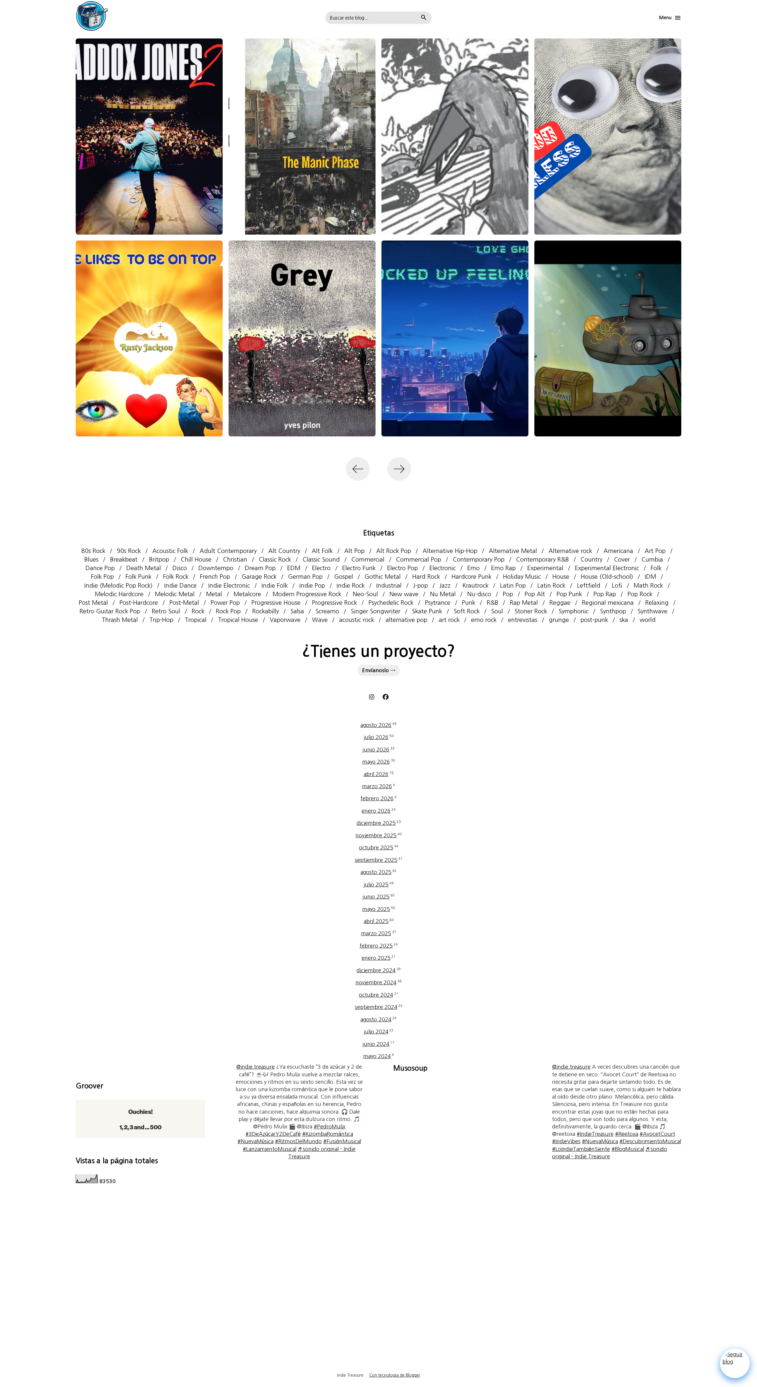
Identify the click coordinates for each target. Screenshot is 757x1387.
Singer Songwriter (375, 611)
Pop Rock (639, 594)
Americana (618, 551)
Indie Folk (274, 585)
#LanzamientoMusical (269, 1149)
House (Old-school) (607, 577)
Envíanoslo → (378, 670)
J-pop (420, 585)
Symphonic (573, 611)
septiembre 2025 (378, 860)
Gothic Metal (383, 577)
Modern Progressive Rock (307, 594)
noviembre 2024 (378, 982)
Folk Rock (175, 577)
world (648, 620)
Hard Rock (426, 577)
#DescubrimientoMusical (650, 1141)
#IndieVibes (566, 1141)
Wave (320, 620)
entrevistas (522, 620)
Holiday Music (522, 577)
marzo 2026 (378, 786)
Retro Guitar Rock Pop (110, 611)
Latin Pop (513, 585)
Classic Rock (275, 559)
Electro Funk (359, 568)
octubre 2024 (378, 995)
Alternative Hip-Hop (450, 551)
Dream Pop (260, 568)
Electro (321, 568)
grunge (559, 620)
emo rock (483, 620)
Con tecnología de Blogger (394, 1375)
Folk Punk (138, 577)
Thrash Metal (120, 620)
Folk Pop (102, 577)
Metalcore (247, 594)
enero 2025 (379, 958)
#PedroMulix (329, 1126)
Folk (656, 568)
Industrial (389, 585)
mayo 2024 (378, 1056)
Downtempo (215, 568)
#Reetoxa (626, 1134)
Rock (198, 611)
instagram (371, 697)
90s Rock (129, 551)
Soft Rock (467, 611)
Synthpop (613, 611)
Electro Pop (402, 568)
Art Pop (655, 551)
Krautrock (475, 585)
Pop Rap (604, 594)
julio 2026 (379, 737)
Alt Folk (322, 551)
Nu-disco (479, 594)
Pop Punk (569, 594)
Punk (468, 603)
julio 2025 (379, 884)
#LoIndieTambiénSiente (581, 1149)
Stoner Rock (531, 611)
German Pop (305, 577)
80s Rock (93, 551)
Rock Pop (228, 611)
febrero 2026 (378, 798)
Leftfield (588, 585)
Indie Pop (312, 585)
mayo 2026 (378, 762)
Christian (235, 559)
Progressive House (275, 603)
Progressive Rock (334, 603)
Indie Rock (351, 585)
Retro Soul (166, 611)
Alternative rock (570, 551)
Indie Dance (180, 585)
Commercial (367, 559)
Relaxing (657, 603)
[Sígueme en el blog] (735, 1364)
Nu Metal (443, 594)
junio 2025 (378, 896)
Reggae (559, 603)
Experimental (545, 568)
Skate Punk (427, 611)
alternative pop (406, 620)
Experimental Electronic (607, 568)
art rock (449, 620)
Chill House (196, 559)
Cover (622, 559)
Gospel (343, 577)
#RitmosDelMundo (298, 1141)
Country (591, 559)
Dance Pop (100, 568)
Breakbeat (124, 559)
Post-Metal (184, 603)
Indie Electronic (229, 585)
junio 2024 (378, 1044)
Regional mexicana (608, 603)
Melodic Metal (175, 594)
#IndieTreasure (595, 1134)
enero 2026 (379, 811)
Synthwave (652, 611)
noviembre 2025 (378, 835)
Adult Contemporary (228, 551)
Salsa (297, 611)
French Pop (215, 577)
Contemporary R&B (542, 559)
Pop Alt (535, 594)
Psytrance (437, 603)
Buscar (423, 17)
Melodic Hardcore (119, 594)
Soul (497, 611)
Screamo (327, 611)
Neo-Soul (365, 594)
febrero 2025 (379, 946)
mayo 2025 (378, 909)
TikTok (385, 697)
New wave (403, 594)
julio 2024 (379, 1031)
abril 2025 (379, 921)
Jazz (445, 585)
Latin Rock (551, 585)
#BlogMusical (628, 1149)
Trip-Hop (161, 620)
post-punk (594, 620)
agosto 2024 (378, 1019)
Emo (473, 568)
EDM (293, 568)
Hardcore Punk (471, 577)
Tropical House (238, 620)
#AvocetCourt (657, 1134)
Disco (179, 568)
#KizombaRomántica (327, 1134)
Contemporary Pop (478, 559)
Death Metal (143, 568)
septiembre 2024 (378, 1007)
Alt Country (284, 551)
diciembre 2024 (379, 970)
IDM (650, 577)
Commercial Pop (418, 559)
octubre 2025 (378, 847)
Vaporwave (285, 620)
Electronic (442, 568)
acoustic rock (356, 620)
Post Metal (93, 603)
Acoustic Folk (170, 551)
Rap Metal (524, 603)
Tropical (195, 620)
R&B (492, 603)
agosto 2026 (378, 725)
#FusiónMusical (342, 1141)
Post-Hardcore (138, 603)
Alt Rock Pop (393, 551)
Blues (91, 559)
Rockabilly (265, 611)
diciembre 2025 (379, 823)
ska (623, 620)
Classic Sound (321, 559)
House (560, 577)
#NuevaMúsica (255, 1141)
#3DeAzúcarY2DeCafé (273, 1134)
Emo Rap (503, 568)
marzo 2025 (378, 933)
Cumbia (652, 559)
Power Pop (225, 603)
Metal (214, 594)
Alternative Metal (513, 551)
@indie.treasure (255, 1067)
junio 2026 (378, 749)
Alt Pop (354, 551)
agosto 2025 (378, 872)
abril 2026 (379, 774)
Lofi (617, 585)
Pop (508, 594)
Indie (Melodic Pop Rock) (118, 585)
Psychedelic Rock (390, 603)
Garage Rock (259, 577)
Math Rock (648, 585)
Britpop (159, 559)
